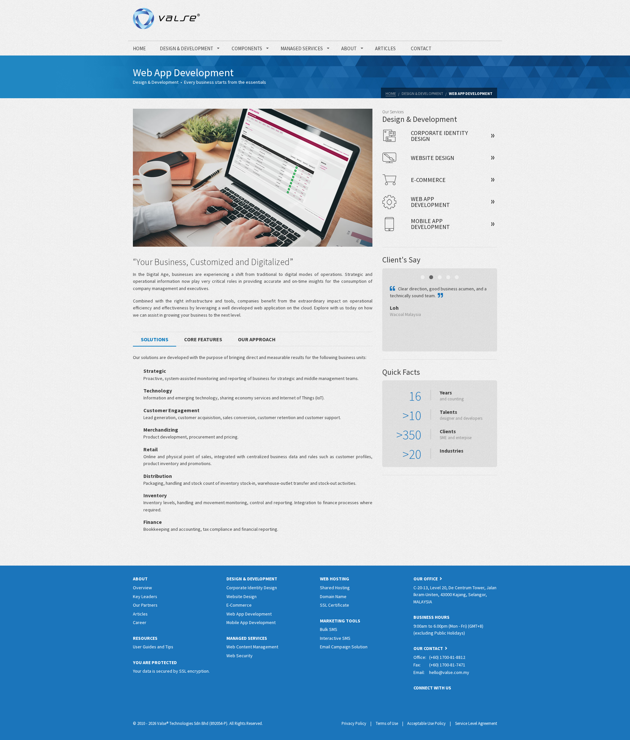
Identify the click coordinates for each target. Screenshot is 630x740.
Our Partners (145, 605)
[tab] (154, 340)
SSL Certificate (334, 605)
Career (139, 622)
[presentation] (154, 339)
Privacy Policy (354, 723)
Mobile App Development (251, 622)
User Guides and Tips (153, 647)
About (349, 48)
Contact (421, 48)
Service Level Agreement (476, 723)
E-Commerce (239, 605)
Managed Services (302, 48)
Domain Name (333, 596)
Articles (385, 48)
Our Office (426, 579)
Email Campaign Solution (344, 647)
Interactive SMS (335, 638)
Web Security (239, 656)
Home (139, 48)
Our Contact (429, 648)
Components (247, 48)
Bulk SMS (328, 629)
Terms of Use (387, 723)
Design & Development (186, 48)
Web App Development (471, 93)
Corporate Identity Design (251, 588)
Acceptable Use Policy (426, 723)
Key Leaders (145, 596)
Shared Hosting (335, 588)
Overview (142, 588)
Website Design (241, 596)
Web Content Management (252, 647)
